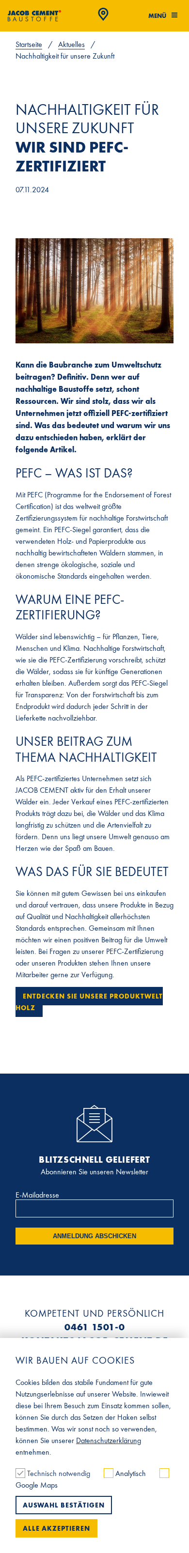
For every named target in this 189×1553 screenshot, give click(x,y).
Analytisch (130, 1473)
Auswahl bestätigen (64, 1505)
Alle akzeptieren (56, 1528)
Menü (158, 16)
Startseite (29, 44)
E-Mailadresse (37, 1194)
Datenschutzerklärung (108, 1440)
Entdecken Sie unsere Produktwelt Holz (89, 1002)
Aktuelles (71, 44)
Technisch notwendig (58, 1473)
